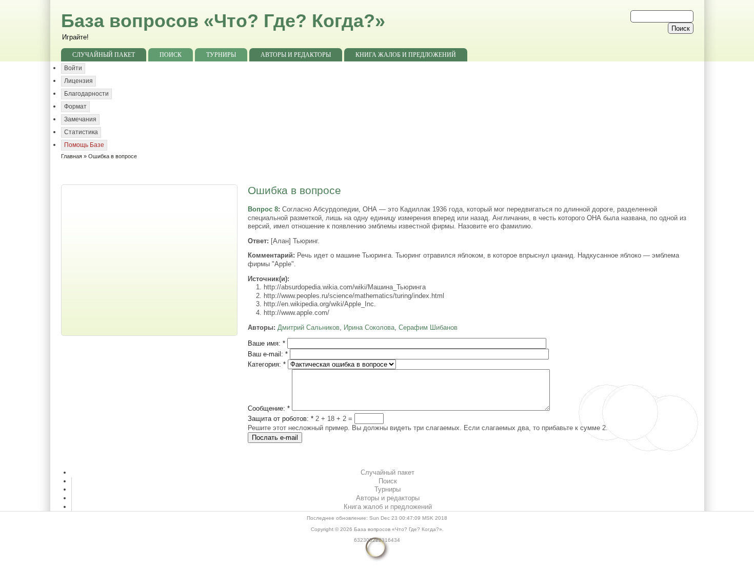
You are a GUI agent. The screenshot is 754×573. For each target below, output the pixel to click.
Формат (75, 106)
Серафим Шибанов (428, 327)
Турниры (221, 54)
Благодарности (86, 93)
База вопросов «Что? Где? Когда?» (223, 20)
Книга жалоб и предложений (405, 54)
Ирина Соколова (369, 327)
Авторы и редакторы (296, 54)
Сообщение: (269, 408)
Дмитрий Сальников (308, 327)
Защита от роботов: (280, 418)
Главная (71, 156)
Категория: (267, 364)
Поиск (171, 54)
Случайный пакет (103, 54)
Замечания (80, 119)
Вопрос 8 (263, 209)
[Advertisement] (150, 259)
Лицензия (78, 80)
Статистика (81, 132)
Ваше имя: (266, 343)
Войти (73, 68)
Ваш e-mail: (268, 354)
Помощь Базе (84, 144)
